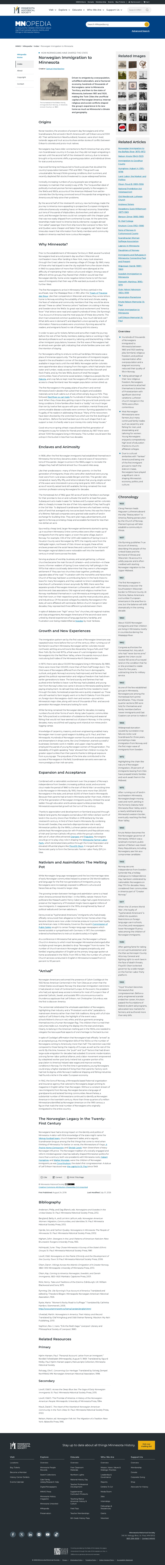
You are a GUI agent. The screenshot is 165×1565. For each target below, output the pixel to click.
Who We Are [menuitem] (107, 1457)
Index (36, 46)
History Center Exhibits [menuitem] (19, 1477)
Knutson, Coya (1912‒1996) (131, 226)
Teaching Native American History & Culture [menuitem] (78, 1501)
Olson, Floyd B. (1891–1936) (131, 184)
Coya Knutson (64, 1163)
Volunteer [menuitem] (105, 1518)
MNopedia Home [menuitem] (21, 55)
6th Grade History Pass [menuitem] (80, 1518)
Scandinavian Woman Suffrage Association (129, 239)
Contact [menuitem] (20, 84)
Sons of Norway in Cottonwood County (128, 232)
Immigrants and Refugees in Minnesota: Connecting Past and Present (132, 258)
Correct (59, 1177)
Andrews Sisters (126, 204)
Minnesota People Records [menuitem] (48, 1468)
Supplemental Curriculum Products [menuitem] (79, 1493)
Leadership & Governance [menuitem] (106, 1476)
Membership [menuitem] (136, 1467)
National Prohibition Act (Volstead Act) (130, 190)
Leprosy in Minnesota (128, 246)
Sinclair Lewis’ (75, 1148)
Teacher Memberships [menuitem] (79, 1513)
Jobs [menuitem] (102, 1496)
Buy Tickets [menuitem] (15, 1467)
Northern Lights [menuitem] (77, 1475)
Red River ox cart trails (59, 397)
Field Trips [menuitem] (74, 1508)
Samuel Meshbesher (55, 69)
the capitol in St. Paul (77, 1166)
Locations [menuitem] (14, 1463)
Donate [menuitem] (134, 1472)
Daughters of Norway (128, 250)
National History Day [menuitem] (79, 1480)
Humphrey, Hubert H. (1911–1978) (131, 170)
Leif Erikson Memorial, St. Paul (130, 319)
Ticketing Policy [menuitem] (90, 1560)
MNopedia (27, 46)
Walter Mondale (61, 1160)
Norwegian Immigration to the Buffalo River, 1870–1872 (131, 150)
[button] (52, 10)
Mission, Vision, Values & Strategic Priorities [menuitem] (111, 1468)
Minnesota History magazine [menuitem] (48, 1497)
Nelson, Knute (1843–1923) (131, 156)
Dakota (42, 379)
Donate (91, 2)
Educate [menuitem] (74, 1457)
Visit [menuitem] (12, 1457)
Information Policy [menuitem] (76, 1560)
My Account (135, 2)
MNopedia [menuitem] (44, 1508)
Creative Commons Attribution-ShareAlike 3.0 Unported (63, 1187)
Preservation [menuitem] (45, 1513)
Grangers (75, 837)
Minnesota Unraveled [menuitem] (49, 1504)
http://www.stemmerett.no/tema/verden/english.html (65, 1309)
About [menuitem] (19, 71)
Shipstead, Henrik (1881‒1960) (130, 267)
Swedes (79, 621)
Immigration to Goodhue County (130, 162)
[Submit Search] (146, 24)
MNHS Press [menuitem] (45, 1492)
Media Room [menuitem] (106, 1492)
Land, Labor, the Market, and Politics (132, 178)
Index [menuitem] (19, 64)
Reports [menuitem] (104, 1482)
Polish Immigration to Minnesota (129, 311)
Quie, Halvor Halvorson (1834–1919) (129, 291)
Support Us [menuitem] (137, 1457)
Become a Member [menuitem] (18, 1472)
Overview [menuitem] (44, 1463)
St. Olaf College (125, 221)
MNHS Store (81, 2)
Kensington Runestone (129, 297)
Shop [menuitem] (133, 1482)
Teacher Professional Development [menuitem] (79, 1485)
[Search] (147, 10)
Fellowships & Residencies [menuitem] (106, 1507)
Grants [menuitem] (103, 1513)
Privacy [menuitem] (64, 1560)
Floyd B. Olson (76, 846)
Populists (88, 837)
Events (111, 2)
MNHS (18, 46)
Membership (101, 2)
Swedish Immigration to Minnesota (130, 275)
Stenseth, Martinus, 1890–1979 (130, 283)
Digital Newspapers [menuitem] (48, 1487)
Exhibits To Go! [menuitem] (107, 1487)
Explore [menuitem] (44, 1457)
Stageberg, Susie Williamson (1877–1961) (132, 210)
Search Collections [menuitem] (48, 1475)
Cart (147, 2)
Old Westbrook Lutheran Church (130, 198)
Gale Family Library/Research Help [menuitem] (49, 1481)
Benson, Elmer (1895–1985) (131, 217)
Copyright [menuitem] (21, 77)
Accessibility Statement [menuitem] (125, 1560)
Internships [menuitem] (105, 1501)
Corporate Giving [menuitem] (138, 1477)
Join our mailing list (146, 1445)
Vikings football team (49, 1138)
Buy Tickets (120, 2)
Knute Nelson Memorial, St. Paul (131, 303)
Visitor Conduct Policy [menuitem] (106, 1560)
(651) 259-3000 (132, 1538)
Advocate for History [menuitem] (139, 1487)
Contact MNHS (148, 1538)
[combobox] (118, 24)
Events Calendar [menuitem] (17, 1482)
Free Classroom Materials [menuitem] (77, 1468)
